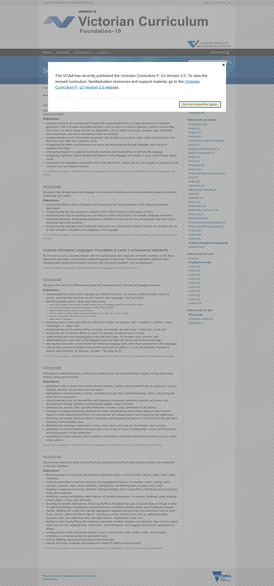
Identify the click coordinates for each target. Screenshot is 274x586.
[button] (223, 65)
